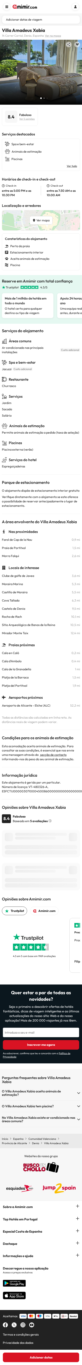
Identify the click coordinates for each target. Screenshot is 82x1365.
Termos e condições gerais (21, 1334)
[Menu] (6, 7)
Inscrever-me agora (41, 1045)
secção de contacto (53, 755)
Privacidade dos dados (18, 1343)
